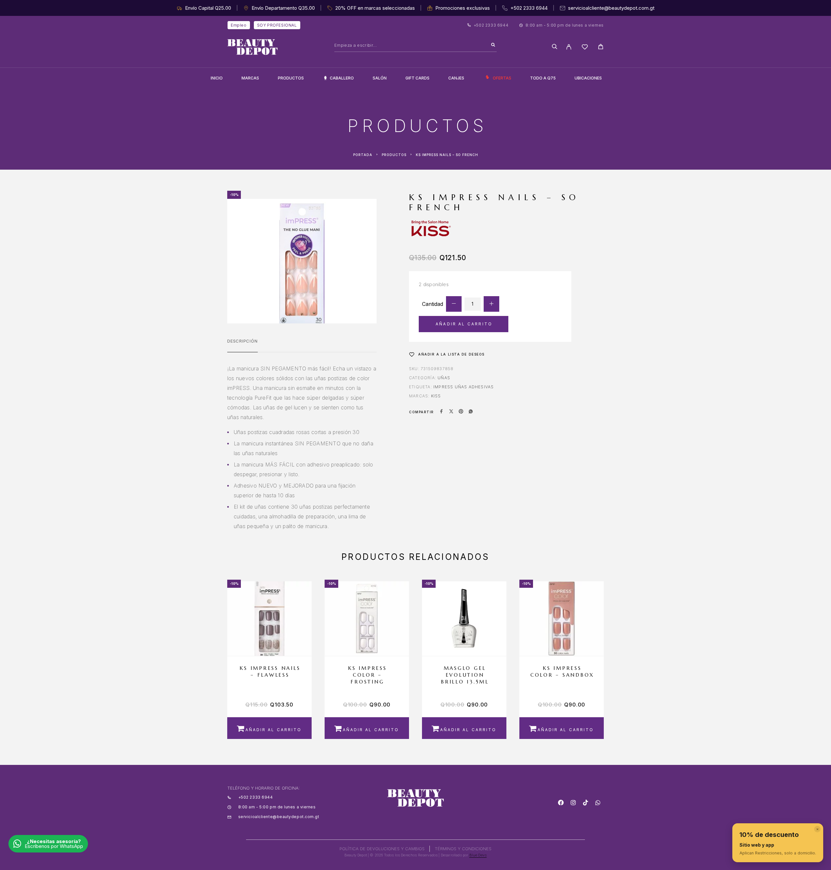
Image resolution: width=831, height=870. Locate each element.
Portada (362, 155)
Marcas (250, 78)
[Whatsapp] (598, 802)
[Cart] (601, 47)
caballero (342, 78)
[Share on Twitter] (451, 412)
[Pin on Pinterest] (461, 412)
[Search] (493, 45)
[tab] (242, 345)
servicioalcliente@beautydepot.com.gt (611, 8)
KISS (436, 395)
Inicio (217, 78)
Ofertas (502, 78)
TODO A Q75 (543, 78)
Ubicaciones (588, 78)
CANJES (456, 78)
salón (380, 78)
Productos (291, 78)
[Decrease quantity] (454, 304)
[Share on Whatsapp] (471, 412)
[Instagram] (573, 802)
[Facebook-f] (561, 802)
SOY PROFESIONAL (277, 25)
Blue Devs (478, 855)
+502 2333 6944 (529, 8)
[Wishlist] (585, 47)
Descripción (242, 341)
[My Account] (569, 47)
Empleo (239, 25)
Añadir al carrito (464, 323)
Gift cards (417, 78)
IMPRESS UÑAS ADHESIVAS (463, 386)
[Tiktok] (585, 802)
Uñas (444, 377)
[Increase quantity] (491, 304)
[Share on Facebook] (441, 412)
